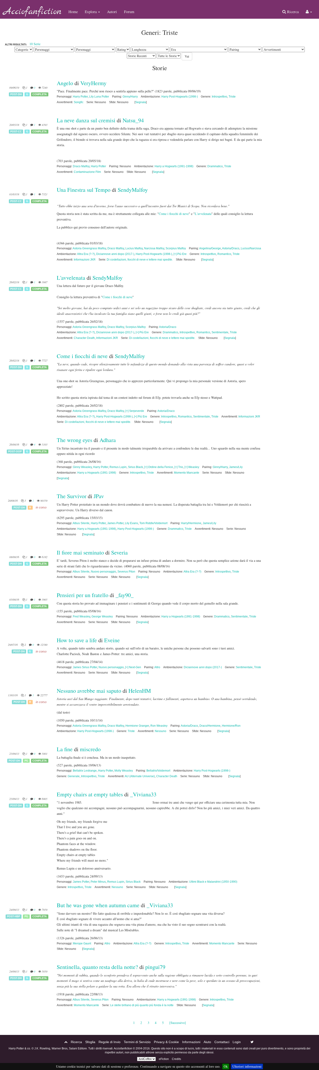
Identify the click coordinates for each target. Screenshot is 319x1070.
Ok (226, 1066)
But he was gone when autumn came (98, 905)
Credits (176, 1059)
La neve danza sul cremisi (86, 120)
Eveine (112, 640)
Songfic (78, 102)
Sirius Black (135, 467)
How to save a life (77, 640)
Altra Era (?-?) (86, 254)
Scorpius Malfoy (176, 248)
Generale (74, 776)
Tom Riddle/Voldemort (153, 523)
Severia (119, 552)
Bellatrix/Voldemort (158, 770)
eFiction (164, 1059)
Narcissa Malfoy (154, 248)
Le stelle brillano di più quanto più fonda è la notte (142, 1005)
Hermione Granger (137, 725)
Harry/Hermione (191, 523)
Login (237, 1042)
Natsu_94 (133, 120)
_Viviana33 (143, 794)
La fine (65, 749)
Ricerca (292, 11)
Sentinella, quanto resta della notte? (97, 967)
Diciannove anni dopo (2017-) (115, 254)
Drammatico (215, 166)
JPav (99, 496)
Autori (112, 11)
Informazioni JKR (85, 259)
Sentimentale (220, 332)
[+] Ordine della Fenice (158, 467)
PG (26, 760)
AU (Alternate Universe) (140, 776)
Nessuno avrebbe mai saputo (89, 690)
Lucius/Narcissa (251, 248)
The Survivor (71, 496)
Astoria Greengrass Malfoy (89, 248)
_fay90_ (125, 595)
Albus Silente (81, 523)
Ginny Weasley (82, 467)
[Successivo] (177, 1022)
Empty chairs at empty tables (90, 794)
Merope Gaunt (82, 943)
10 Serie (34, 44)
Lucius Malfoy (134, 248)
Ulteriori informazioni (247, 1066)
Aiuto (207, 1042)
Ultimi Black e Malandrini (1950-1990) (213, 881)
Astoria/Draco (230, 248)
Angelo (65, 83)
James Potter (115, 523)
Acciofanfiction (32, 12)
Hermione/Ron (231, 725)
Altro (157, 667)
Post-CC (16, 131)
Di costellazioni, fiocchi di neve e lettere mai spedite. (140, 259)
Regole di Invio (110, 1042)
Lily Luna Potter (99, 96)
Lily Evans (131, 523)
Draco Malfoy (81, 166)
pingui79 (155, 967)
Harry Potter (80, 96)
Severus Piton (126, 571)
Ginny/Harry (130, 96)
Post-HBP (13, 916)
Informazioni (191, 1042)
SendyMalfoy (133, 189)
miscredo (90, 749)
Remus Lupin (118, 467)
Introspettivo (219, 96)
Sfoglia (90, 1042)
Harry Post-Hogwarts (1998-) (179, 96)
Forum (129, 11)
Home (73, 11)
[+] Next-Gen (133, 667)
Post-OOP (15, 451)
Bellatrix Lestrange (85, 770)
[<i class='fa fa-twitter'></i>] (252, 1042)
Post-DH (16, 94)
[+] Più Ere (180, 254)
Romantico (224, 254)
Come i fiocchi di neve (174, 213)
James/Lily (236, 467)
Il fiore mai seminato (80, 552)
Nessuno (160, 731)
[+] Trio (178, 467)
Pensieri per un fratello (83, 595)
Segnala (140, 102)
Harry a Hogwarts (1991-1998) (174, 166)
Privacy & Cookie (166, 1042)
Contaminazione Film (87, 172)
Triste (232, 96)
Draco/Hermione (209, 725)
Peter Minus (98, 881)
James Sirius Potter (85, 667)
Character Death (84, 338)
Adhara (107, 440)
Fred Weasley (81, 616)
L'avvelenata (203, 213)
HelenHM (139, 690)
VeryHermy (93, 83)
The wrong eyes (74, 440)
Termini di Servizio (137, 1042)
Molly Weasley (123, 770)
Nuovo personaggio (103, 571)
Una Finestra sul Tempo (83, 189)
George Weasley (102, 616)
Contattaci (221, 1042)
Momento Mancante (186, 472)
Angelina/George (210, 248)
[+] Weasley (191, 467)
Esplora (91, 11)
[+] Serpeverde (134, 411)
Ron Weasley (158, 725)
